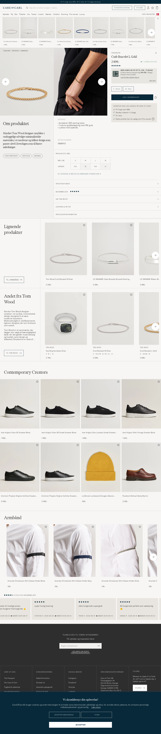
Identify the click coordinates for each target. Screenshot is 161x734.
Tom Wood (115, 53)
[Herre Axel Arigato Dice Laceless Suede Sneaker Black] (100, 404)
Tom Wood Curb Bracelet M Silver (11, 41)
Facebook (72, 682)
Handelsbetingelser (11, 691)
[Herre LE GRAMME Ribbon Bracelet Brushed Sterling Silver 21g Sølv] (46, 27)
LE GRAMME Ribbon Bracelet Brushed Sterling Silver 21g (46, 41)
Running (64, 14)
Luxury (82, 14)
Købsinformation (43, 678)
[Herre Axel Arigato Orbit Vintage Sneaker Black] (141, 404)
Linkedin (71, 691)
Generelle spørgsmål (44, 687)
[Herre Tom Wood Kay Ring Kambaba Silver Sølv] (66, 318)
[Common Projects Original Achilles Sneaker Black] (19, 493)
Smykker (15, 51)
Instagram (72, 678)
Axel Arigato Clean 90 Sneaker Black (15, 432)
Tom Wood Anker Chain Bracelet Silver (99, 41)
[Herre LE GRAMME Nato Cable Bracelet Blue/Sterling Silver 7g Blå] (82, 27)
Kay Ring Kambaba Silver (56, 351)
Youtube (71, 687)
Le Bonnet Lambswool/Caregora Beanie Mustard (98, 496)
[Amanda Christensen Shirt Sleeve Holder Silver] (122, 578)
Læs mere (152, 80)
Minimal (37, 156)
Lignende (13, 229)
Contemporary (11, 156)
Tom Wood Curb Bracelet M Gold (64, 41)
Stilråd (139, 8)
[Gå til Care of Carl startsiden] (12, 8)
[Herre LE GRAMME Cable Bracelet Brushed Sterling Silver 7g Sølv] (28, 27)
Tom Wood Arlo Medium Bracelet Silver (136, 41)
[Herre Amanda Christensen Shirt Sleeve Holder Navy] (75, 550)
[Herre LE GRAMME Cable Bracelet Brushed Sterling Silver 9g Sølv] (118, 27)
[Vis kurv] (157, 7)
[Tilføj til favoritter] (83, 225)
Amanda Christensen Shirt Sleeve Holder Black (26, 581)
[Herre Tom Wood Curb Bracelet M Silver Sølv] (11, 27)
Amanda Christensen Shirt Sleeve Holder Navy (73, 581)
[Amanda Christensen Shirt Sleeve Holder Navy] (75, 578)
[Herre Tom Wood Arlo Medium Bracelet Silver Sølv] (136, 27)
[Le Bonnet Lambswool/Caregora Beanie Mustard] (100, 493)
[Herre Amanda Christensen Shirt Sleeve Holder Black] (28, 550)
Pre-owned (73, 14)
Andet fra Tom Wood (17, 298)
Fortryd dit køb (42, 691)
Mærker (48, 14)
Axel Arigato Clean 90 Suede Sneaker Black (59, 432)
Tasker (33, 14)
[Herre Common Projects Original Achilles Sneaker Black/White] (60, 467)
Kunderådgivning (122, 8)
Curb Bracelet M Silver (102, 351)
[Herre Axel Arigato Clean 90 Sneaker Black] (19, 404)
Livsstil (41, 14)
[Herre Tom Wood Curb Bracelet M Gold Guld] (64, 27)
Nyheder (6, 14)
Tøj (12, 14)
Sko (15, 14)
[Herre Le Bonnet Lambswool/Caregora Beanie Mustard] (100, 467)
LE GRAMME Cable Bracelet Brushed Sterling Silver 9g (118, 41)
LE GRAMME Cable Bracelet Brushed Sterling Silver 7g (28, 41)
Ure (28, 14)
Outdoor (56, 14)
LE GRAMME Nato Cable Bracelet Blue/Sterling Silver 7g (82, 41)
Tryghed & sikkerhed (12, 687)
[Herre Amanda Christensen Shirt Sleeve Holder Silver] (122, 550)
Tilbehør (22, 14)
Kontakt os (40, 682)
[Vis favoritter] (152, 8)
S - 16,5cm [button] (116, 89)
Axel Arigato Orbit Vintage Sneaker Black (139, 432)
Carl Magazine (148, 14)
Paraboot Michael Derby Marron (135, 496)
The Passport (9, 678)
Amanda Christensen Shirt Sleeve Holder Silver (120, 581)
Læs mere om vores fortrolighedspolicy (80, 652)
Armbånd (24, 51)
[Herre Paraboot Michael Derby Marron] (141, 467)
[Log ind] (148, 7)
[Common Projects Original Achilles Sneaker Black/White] (60, 493)
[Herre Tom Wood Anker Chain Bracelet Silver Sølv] (100, 27)
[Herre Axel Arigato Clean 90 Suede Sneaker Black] (60, 404)
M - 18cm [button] (128, 89)
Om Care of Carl (10, 682)
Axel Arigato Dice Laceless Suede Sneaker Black (98, 432)
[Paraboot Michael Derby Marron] (141, 493)
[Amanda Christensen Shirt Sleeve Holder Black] (28, 578)
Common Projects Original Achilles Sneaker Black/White (59, 496)
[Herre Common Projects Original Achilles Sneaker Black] (19, 467)
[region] (80, 609)
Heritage (26, 156)
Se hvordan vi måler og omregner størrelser (78, 174)
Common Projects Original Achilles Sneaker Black (18, 496)
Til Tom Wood (12, 353)
